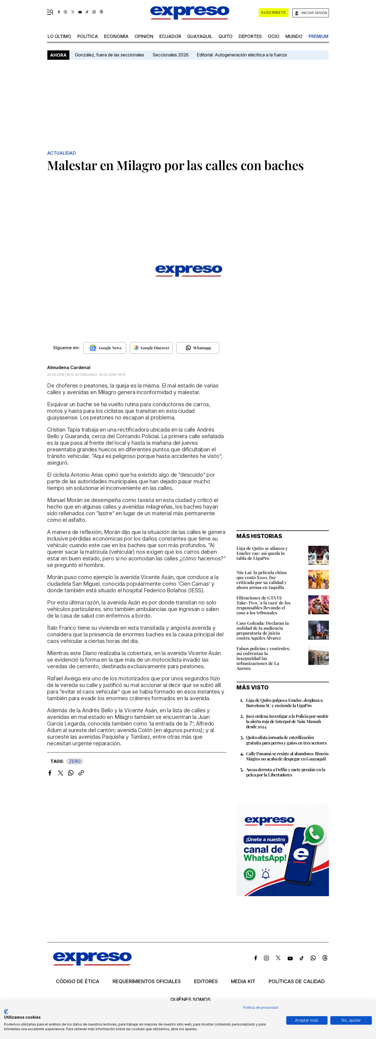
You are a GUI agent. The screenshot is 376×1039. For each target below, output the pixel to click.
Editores (206, 981)
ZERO (75, 761)
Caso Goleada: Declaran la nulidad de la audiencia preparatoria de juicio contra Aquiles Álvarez (262, 630)
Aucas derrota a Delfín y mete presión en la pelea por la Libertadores (285, 772)
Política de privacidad (260, 1007)
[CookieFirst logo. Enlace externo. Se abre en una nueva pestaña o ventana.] (6, 1011)
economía (116, 36)
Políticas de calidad (297, 981)
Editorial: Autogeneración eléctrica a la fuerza (242, 55)
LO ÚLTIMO (59, 36)
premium (318, 36)
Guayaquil (199, 36)
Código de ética (77, 981)
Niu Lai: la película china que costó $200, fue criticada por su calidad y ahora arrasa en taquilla (261, 579)
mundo (294, 36)
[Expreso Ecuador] (92, 964)
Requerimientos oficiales (147, 981)
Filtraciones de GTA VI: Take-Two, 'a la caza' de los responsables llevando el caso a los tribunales (263, 605)
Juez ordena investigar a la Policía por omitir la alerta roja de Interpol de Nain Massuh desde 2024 (287, 721)
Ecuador (170, 36)
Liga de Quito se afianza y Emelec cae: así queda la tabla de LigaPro (262, 553)
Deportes (250, 36)
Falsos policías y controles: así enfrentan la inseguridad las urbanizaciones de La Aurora (263, 658)
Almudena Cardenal (68, 367)
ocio (273, 36)
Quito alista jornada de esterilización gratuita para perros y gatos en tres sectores (286, 739)
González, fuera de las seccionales (109, 55)
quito (226, 36)
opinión (144, 36)
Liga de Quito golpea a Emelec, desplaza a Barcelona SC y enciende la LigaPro (284, 702)
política (87, 36)
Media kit (243, 981)
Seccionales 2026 (170, 55)
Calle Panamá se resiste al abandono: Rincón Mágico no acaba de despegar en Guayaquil (287, 756)
